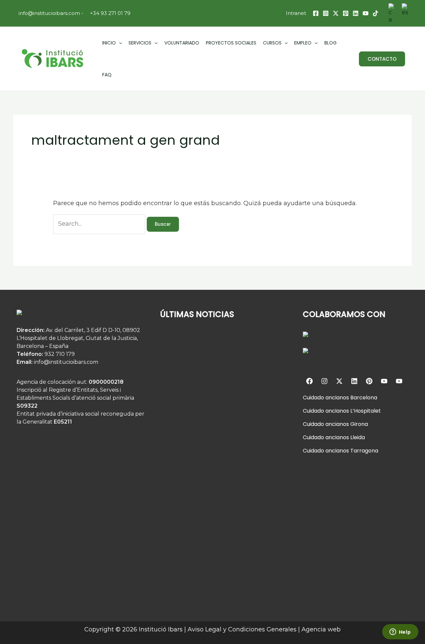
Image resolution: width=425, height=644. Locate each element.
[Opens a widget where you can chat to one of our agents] (400, 632)
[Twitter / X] (336, 13)
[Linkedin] (356, 13)
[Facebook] (316, 13)
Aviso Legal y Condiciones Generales (242, 629)
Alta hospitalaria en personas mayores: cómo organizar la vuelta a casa (213, 493)
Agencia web (321, 629)
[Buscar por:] (100, 223)
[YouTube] (366, 13)
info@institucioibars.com (48, 13)
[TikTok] (376, 13)
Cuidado (313, 397)
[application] (119, 43)
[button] (382, 58)
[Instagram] (326, 13)
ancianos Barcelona (350, 397)
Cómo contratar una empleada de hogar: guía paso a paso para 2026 (216, 583)
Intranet (296, 13)
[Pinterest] (346, 13)
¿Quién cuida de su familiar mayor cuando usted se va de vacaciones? (217, 403)
